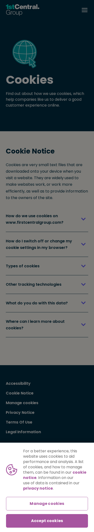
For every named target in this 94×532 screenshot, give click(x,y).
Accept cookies (47, 521)
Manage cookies (47, 503)
